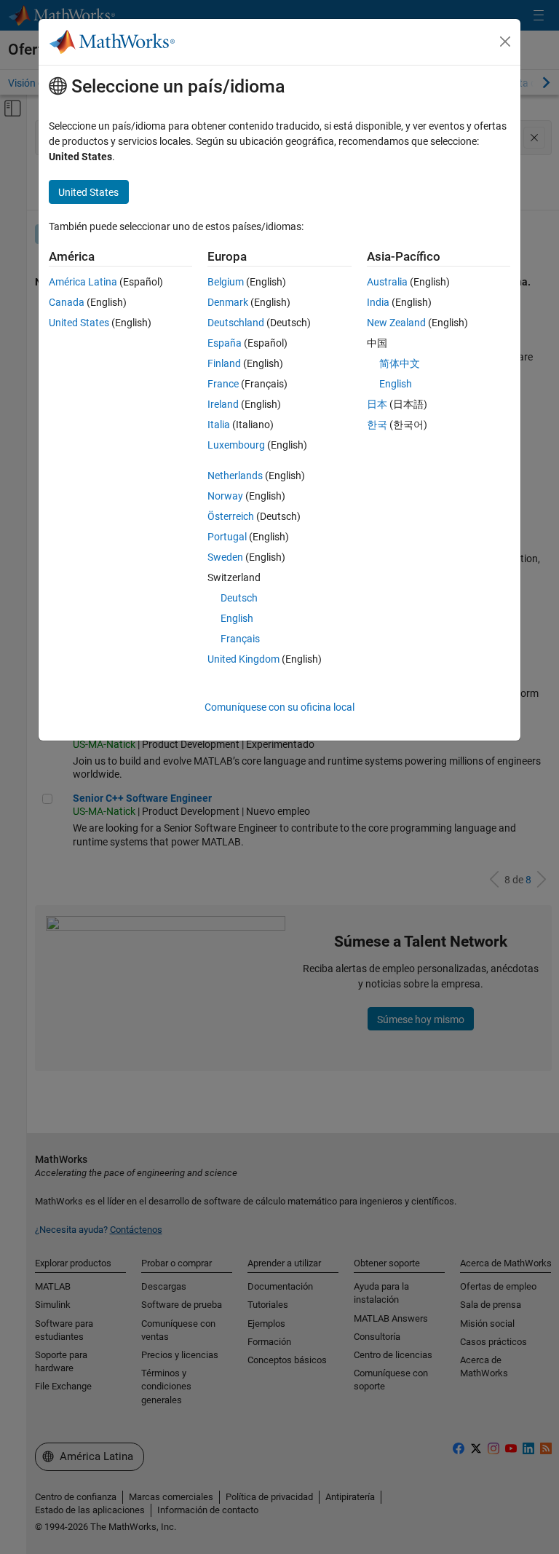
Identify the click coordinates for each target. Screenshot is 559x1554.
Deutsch (239, 598)
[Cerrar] (505, 41)
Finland (224, 363)
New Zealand (396, 322)
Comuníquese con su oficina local (279, 707)
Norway (225, 496)
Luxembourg (236, 445)
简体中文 (399, 363)
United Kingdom (243, 659)
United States (79, 322)
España (224, 343)
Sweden (225, 557)
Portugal (227, 537)
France (223, 384)
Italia (218, 424)
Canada (66, 302)
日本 (377, 404)
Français (240, 638)
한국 (377, 424)
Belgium (225, 282)
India (378, 302)
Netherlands (235, 475)
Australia (387, 282)
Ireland (223, 404)
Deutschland (235, 322)
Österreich (230, 516)
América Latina (83, 282)
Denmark (227, 302)
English (237, 618)
